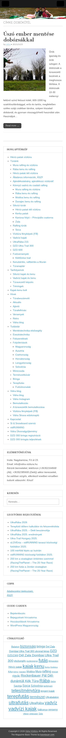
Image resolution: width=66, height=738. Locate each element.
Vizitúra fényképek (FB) (25, 411)
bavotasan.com (47, 735)
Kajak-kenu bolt (18, 290)
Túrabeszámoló (21, 298)
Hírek (13, 294)
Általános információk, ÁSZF (28, 177)
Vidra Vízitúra (31, 731)
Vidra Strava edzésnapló (26, 415)
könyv (15, 672)
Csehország (21, 354)
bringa (41, 646)
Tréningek (18, 286)
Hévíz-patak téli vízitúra (25, 173)
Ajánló (16, 306)
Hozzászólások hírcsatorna (24, 621)
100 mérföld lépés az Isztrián (25, 550)
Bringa (16, 379)
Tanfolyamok (17, 270)
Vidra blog (18, 322)
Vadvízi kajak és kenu (24, 278)
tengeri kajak (48, 691)
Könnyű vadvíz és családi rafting (30, 185)
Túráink (14, 161)
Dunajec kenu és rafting (28, 201)
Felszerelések (20, 338)
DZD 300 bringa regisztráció (25, 435)
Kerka (47, 667)
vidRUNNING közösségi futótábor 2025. (31, 554)
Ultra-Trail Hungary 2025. (23, 538)
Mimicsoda (18, 371)
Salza (53, 681)
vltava (26, 714)
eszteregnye (32, 661)
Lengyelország (23, 362)
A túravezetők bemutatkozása (29, 407)
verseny (53, 709)
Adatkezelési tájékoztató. (20, 591)
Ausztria (19, 350)
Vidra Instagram (21, 399)
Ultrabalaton (52, 697)
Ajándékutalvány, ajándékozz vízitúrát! (33, 181)
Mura (38, 671)
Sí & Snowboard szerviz (23, 423)
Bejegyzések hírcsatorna (23, 617)
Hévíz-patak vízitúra (21, 157)
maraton (22, 672)
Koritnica (54, 667)
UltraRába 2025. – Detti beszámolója (30, 530)
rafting (46, 671)
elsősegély (20, 660)
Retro (16, 318)
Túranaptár (19, 266)
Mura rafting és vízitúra (25, 165)
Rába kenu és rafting (24, 169)
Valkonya (42, 709)
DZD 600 (18, 249)
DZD (53, 651)
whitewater (33, 714)
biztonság (28, 646)
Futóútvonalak (23, 387)
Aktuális (17, 302)
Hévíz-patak (15, 667)
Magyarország (23, 346)
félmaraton (53, 661)
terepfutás (18, 696)
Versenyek (18, 314)
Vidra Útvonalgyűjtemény (23, 431)
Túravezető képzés (23, 282)
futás (43, 660)
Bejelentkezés (17, 613)
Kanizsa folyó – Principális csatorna (34, 217)
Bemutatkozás (20, 403)
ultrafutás (19, 702)
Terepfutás (18, 383)
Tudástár (15, 326)
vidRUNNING (17, 427)
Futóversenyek (21, 254)
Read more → (12, 125)
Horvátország (22, 358)
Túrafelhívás (19, 310)
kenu (39, 666)
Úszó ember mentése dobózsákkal (28, 37)
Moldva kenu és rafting (27, 197)
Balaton (15, 646)
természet (37, 697)
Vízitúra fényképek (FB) (25, 233)
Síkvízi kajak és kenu (24, 274)
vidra (8, 44)
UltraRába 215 (20, 241)
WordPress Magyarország (24, 625)
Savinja (18, 685)
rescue (55, 672)
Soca (18, 229)
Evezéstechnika (21, 334)
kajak (28, 666)
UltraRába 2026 (18, 522)
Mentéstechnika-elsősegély (27, 330)
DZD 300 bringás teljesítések (25, 439)
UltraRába (36, 703)
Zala (17, 221)
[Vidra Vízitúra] (33, 13)
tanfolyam (47, 686)
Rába (44, 680)
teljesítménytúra (26, 690)
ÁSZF (10, 595)
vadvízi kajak (22, 709)
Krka (10, 671)
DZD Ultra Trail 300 (23, 245)
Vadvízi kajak (20, 237)
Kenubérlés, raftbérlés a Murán (29, 262)
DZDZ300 (12, 655)
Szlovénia (20, 366)
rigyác (16, 675)
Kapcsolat (15, 419)
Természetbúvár (21, 374)
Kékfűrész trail (23, 257)
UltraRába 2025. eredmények (26, 534)
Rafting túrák (20, 225)
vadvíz (51, 702)
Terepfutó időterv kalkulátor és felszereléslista (34, 526)
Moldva (31, 671)
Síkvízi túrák (19, 205)
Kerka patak (21, 213)
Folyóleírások (20, 342)
